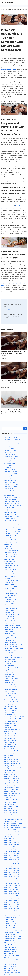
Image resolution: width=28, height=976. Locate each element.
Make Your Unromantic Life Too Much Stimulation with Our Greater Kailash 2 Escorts (13, 383)
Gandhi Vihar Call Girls (10, 949)
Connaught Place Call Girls (11, 751)
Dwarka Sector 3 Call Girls (11, 898)
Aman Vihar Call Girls (10, 469)
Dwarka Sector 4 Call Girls (11, 900)
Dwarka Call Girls (9, 838)
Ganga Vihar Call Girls (10, 953)
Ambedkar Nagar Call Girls (11, 473)
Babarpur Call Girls (9, 567)
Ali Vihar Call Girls (9, 465)
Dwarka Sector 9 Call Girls (11, 911)
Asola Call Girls (8, 544)
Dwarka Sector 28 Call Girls (12, 893)
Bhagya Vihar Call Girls (10, 646)
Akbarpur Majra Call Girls (11, 456)
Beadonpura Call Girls (10, 629)
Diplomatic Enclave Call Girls (12, 832)
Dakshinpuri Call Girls (10, 766)
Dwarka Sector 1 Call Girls (11, 842)
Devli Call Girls (8, 808)
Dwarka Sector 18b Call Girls (12, 872)
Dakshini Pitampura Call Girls (12, 763)
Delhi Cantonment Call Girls (12, 793)
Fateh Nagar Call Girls (10, 923)
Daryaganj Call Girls (9, 770)
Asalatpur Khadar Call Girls (11, 516)
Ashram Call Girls (9, 537)
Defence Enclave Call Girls (11, 787)
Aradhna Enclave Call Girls (11, 503)
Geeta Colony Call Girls (10, 970)
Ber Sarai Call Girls (9, 640)
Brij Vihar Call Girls (9, 680)
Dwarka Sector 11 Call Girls (11, 847)
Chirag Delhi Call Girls (10, 731)
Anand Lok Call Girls (9, 482)
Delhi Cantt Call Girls (10, 795)
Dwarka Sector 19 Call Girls (11, 874)
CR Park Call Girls (9, 753)
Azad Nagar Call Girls (10, 552)
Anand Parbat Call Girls (10, 486)
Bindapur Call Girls (9, 676)
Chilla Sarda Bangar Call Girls (12, 729)
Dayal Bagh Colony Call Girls (12, 778)
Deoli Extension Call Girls (11, 800)
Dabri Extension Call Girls (11, 759)
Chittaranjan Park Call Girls (11, 740)
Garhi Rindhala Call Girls (10, 964)
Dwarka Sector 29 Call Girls (12, 896)
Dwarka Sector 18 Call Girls (11, 868)
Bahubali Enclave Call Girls (11, 586)
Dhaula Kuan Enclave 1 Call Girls (13, 823)
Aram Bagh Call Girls (9, 508)
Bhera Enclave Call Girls (10, 665)
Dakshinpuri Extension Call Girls (13, 768)
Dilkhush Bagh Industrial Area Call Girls (15, 827)
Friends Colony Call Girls (11, 934)
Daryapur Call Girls (9, 772)
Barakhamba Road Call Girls (12, 614)
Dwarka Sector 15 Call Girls (11, 857)
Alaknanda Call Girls (9, 461)
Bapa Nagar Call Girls (10, 612)
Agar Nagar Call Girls (10, 450)
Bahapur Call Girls (9, 584)
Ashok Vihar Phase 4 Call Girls (12, 531)
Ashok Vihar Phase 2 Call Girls (12, 527)
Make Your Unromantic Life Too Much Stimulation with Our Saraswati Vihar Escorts (13, 316)
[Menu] (26, 2)
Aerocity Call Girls (9, 448)
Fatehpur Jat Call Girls (10, 928)
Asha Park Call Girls (9, 518)
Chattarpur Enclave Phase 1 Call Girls (14, 717)
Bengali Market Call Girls (11, 638)
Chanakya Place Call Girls (11, 702)
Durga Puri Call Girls (9, 836)
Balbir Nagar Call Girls (10, 599)
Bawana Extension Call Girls (12, 625)
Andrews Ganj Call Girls (10, 495)
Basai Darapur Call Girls (10, 616)
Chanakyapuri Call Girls (10, 704)
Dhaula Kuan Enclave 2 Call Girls (13, 825)
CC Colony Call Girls (9, 697)
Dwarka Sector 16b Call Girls (12, 864)
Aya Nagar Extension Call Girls (12, 550)
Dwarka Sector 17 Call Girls (11, 866)
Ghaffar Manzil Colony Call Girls (13, 974)
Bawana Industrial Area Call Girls (13, 627)
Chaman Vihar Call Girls (10, 699)
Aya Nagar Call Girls (9, 548)
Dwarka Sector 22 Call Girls (12, 885)
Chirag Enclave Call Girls (11, 734)
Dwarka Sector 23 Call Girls (12, 887)
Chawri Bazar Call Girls (10, 721)
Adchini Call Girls (8, 446)
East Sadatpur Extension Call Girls (13, 915)
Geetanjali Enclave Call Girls (12, 972)
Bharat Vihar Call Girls (10, 661)
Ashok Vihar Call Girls (10, 522)
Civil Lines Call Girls (9, 746)
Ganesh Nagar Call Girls (10, 951)
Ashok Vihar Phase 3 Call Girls (12, 529)
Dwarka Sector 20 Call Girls (12, 881)
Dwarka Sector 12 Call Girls (11, 849)
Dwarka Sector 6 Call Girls (11, 904)
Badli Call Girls (8, 578)
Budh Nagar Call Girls (10, 685)
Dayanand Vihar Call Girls (11, 783)
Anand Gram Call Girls (10, 480)
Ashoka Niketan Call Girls (11, 533)
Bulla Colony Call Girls (10, 693)
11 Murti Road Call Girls (10, 437)
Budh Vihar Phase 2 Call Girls (12, 689)
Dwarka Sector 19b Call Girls (12, 876)
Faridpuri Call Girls (9, 921)
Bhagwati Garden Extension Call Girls (14, 644)
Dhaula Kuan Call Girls (10, 821)
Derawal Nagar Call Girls (11, 806)
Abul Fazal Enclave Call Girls (12, 439)
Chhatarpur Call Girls (10, 725)
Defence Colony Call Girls (11, 785)
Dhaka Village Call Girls (10, 812)
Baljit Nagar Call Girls (10, 604)
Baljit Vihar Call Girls (9, 606)
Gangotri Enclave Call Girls (11, 955)
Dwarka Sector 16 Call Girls (11, 859)
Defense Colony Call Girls (11, 789)
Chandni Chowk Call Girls (11, 712)
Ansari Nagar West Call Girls (12, 501)
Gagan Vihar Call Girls (10, 945)
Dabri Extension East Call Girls (12, 761)
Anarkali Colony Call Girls (11, 491)
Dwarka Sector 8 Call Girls (11, 908)
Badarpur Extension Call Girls (12, 574)
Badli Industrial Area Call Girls (12, 580)
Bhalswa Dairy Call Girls (10, 655)
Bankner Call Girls (9, 610)
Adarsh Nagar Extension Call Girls (13, 444)
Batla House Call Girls (10, 621)
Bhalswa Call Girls (9, 653)
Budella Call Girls (8, 682)
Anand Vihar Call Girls (10, 488)
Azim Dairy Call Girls (9, 561)
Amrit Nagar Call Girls (10, 476)
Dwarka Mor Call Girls (10, 840)
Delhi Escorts (7, 2)
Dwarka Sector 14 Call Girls (11, 855)
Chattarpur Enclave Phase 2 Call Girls (14, 719)
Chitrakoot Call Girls (9, 738)
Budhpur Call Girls (9, 691)
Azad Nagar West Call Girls (11, 557)
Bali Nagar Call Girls (9, 601)
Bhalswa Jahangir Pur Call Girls (13, 657)
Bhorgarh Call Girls (9, 672)
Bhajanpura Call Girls (10, 650)
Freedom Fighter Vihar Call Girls (13, 932)
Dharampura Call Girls (10, 817)
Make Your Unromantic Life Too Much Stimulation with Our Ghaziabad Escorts (13, 412)
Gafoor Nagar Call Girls (10, 943)
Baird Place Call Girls (9, 589)
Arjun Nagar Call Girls (10, 512)
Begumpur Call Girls (9, 633)
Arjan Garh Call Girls (9, 510)
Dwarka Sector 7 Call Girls (11, 906)
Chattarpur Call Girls (9, 714)
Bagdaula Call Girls (9, 582)
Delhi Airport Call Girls (10, 791)
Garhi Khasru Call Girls (10, 962)
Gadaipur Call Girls (9, 940)
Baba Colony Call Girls (10, 563)
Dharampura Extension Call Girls (13, 819)
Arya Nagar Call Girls (10, 514)
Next (5, 320)
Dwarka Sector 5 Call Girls (11, 902)
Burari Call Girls (8, 695)
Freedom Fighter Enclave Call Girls (14, 930)
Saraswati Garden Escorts (8, 69)
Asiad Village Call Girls (10, 540)
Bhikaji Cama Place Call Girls (12, 667)
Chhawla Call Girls (9, 727)
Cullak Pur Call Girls (9, 755)
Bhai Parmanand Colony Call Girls (13, 648)
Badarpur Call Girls (9, 572)
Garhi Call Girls (8, 957)
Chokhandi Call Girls (9, 742)
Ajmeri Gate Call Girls (10, 454)
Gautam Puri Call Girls (10, 968)
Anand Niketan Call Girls (11, 484)
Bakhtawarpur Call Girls (10, 593)
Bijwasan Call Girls (9, 674)
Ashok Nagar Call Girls (10, 520)
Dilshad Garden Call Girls (11, 829)
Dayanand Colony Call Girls (11, 780)
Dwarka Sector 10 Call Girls (11, 844)
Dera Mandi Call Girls (10, 802)
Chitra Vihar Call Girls (10, 736)
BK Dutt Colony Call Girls (11, 678)
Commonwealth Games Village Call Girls (15, 748)
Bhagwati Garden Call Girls (11, 642)
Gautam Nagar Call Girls (10, 966)
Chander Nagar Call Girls (11, 708)
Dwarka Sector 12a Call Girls (12, 851)
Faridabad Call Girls (9, 919)
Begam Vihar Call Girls (10, 631)
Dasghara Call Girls (9, 774)
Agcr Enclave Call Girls (10, 452)
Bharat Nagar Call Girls (10, 659)
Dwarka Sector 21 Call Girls (11, 883)
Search (25, 428)
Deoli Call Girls (8, 798)
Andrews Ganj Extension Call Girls (13, 497)
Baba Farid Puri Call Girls (11, 565)
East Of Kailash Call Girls (11, 913)
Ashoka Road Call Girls (10, 535)
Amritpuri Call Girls (9, 478)
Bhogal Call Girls (8, 670)
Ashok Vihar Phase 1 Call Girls (12, 525)
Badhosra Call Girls (9, 576)
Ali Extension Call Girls (10, 463)
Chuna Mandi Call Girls (10, 744)
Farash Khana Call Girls (10, 917)
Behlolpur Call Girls (9, 636)
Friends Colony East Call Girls (12, 936)
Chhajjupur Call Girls (9, 723)
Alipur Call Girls (8, 467)
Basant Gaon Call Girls (10, 618)
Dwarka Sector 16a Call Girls (12, 862)
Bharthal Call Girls (9, 663)
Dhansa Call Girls (8, 815)
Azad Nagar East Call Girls (11, 555)
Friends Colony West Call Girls (12, 938)
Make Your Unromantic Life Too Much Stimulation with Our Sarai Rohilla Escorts (13, 304)
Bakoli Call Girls (8, 597)
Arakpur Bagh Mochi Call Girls (12, 505)
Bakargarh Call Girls (9, 591)
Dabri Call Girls (8, 757)
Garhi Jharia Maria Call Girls (12, 960)
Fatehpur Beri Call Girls (10, 925)
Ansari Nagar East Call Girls (11, 499)
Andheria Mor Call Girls (10, 493)
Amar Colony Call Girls (10, 471)
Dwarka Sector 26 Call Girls (12, 889)
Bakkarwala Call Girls (10, 595)
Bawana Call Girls (9, 623)
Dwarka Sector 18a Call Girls (12, 870)
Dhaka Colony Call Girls (10, 810)
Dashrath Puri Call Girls (10, 776)
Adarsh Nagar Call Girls (10, 441)
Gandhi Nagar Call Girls (10, 947)
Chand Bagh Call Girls (10, 706)
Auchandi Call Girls (9, 546)
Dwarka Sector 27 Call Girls (11, 891)
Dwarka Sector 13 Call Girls (11, 853)
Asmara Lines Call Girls (10, 542)
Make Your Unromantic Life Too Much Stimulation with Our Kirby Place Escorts (13, 353)
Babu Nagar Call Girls (10, 569)
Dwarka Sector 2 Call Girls (11, 879)
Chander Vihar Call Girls (10, 710)
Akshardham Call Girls (10, 459)
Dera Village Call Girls (10, 804)
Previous (8, 309)
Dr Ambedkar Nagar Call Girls (12, 834)
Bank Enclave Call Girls (10, 608)
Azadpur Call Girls (9, 559)
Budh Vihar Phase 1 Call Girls (12, 687)
